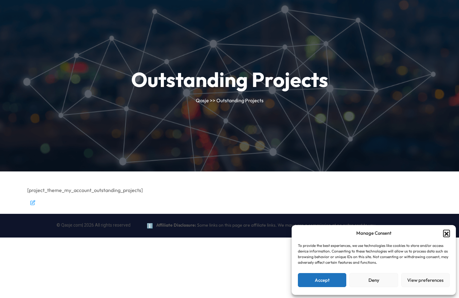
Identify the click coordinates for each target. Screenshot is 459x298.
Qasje (202, 100)
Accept (322, 280)
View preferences (425, 280)
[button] (446, 233)
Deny (373, 280)
